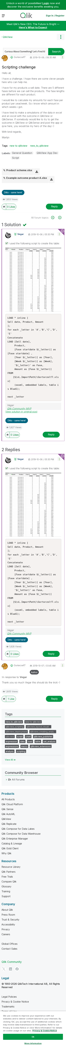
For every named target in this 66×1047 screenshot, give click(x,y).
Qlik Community (12, 961)
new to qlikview (18, 145)
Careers (6, 934)
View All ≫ (10, 759)
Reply (54, 206)
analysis (10, 751)
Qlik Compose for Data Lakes (18, 828)
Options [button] (60, 37)
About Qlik (7, 909)
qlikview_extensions (41, 746)
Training (6, 891)
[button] (62, 57)
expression (11, 741)
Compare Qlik (9, 881)
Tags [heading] (9, 714)
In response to (14, 677)
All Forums (18, 779)
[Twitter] (4, 969)
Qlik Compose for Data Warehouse (21, 833)
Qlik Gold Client (10, 848)
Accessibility (8, 924)
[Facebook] (17, 969)
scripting (21, 751)
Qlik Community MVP (19, 408)
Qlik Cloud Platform (12, 804)
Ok (33, 1036)
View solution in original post (21, 411)
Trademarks (8, 1006)
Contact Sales (9, 948)
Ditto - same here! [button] (13, 192)
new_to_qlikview (39, 145)
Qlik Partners (9, 871)
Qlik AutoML (8, 814)
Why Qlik (6, 853)
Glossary (6, 886)
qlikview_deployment (16, 731)
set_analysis (49, 741)
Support (6, 896)
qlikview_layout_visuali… (38, 726)
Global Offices (9, 943)
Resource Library (11, 866)
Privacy (6, 929)
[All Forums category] (6, 780)
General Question (22, 153)
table (37, 741)
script (20, 736)
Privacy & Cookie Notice (15, 1001)
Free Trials (7, 876)
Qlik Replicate (9, 823)
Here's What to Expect (33, 27)
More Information (33, 1043)
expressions (12, 746)
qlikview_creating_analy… (42, 731)
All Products (8, 799)
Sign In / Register (55, 15)
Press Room (8, 914)
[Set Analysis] (59, 217)
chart (28, 736)
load (30, 741)
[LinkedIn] (10, 969)
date (22, 741)
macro (24, 746)
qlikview (10, 736)
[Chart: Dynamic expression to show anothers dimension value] (54, 217)
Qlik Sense (7, 809)
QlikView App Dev (47, 153)
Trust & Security (10, 919)
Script (15, 158)
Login (45, 3)
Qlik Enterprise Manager (15, 838)
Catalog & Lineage (12, 843)
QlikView (8, 36)
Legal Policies (9, 996)
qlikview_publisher (43, 736)
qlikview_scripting (14, 726)
